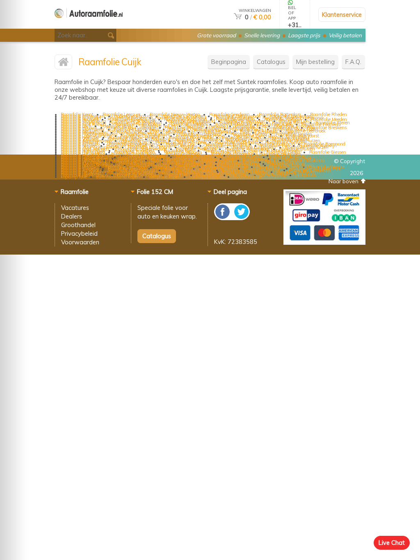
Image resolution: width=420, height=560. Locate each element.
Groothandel (78, 225)
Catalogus (271, 62)
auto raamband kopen (118, 177)
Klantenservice (342, 14)
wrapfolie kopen (164, 177)
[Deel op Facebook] (223, 218)
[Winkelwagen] (238, 17)
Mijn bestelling (315, 62)
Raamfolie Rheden (328, 114)
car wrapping (273, 175)
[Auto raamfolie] (89, 25)
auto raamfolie (247, 177)
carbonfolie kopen (206, 177)
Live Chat (392, 542)
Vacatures (75, 208)
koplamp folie (74, 177)
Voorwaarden (80, 242)
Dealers (71, 216)
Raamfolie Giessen (327, 152)
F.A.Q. (353, 62)
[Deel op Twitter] (241, 218)
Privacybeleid (79, 233)
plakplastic (306, 175)
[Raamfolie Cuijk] (63, 64)
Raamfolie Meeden (328, 119)
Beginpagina (228, 62)
